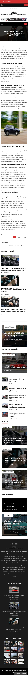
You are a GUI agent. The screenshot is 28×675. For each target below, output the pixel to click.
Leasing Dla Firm (7, 427)
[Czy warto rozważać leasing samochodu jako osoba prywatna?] (14, 336)
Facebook (11, 245)
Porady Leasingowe (8, 471)
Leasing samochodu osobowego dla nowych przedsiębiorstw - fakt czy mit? (13, 290)
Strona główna (7, 28)
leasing (19, 237)
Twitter (18, 245)
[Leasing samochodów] (14, 19)
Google (23, 245)
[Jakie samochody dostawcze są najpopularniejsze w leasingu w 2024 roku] (2, 5)
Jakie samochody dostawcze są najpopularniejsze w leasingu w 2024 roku (17, 397)
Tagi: (14, 237)
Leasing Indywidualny (11, 503)
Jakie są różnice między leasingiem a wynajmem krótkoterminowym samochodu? (17, 406)
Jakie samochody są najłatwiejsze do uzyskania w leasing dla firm (16, 379)
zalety (25, 237)
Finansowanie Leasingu (8, 354)
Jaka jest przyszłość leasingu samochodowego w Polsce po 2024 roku (17, 414)
